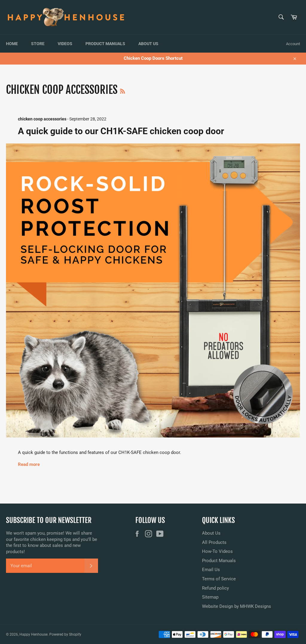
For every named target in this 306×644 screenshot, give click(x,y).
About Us (148, 43)
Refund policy (215, 588)
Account (293, 44)
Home (12, 43)
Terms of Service (219, 579)
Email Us (211, 569)
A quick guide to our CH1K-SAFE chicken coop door (121, 131)
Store (38, 43)
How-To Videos (217, 551)
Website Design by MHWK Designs (236, 606)
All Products (214, 542)
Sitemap (210, 597)
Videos (65, 43)
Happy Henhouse (33, 634)
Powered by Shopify (65, 634)
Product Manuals (105, 43)
